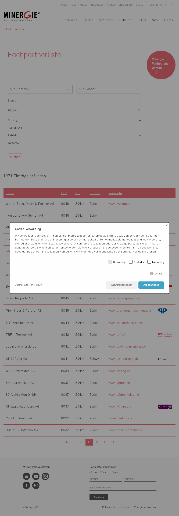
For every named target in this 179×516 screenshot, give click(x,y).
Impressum (36, 285)
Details (158, 273)
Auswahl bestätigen (121, 285)
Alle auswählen (151, 285)
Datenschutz (21, 285)
